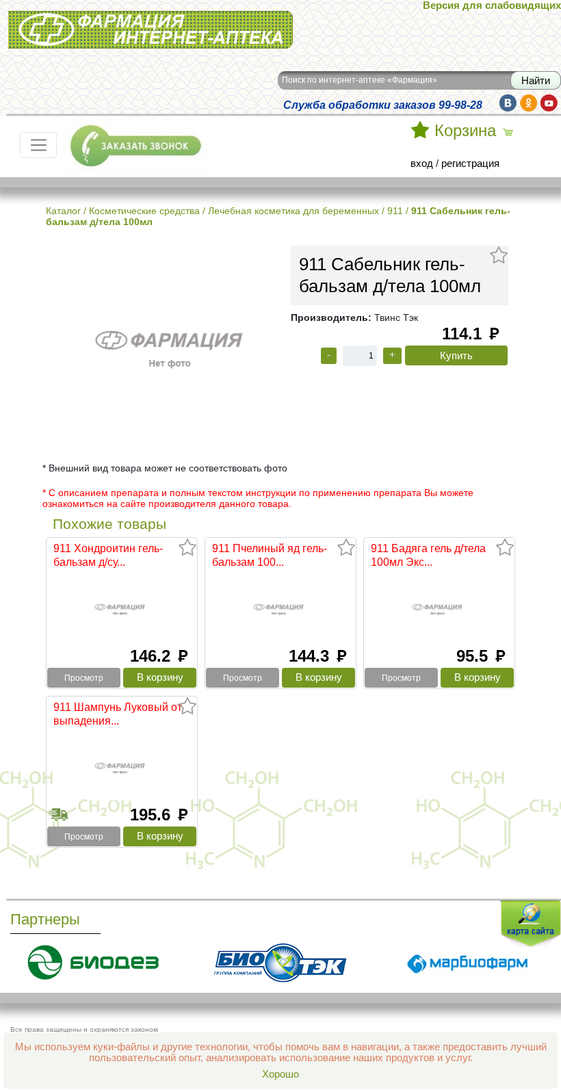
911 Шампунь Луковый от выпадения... (117, 714)
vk (508, 103)
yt (549, 103)
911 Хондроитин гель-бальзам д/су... (108, 555)
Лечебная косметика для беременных (293, 210)
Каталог (63, 210)
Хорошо (280, 1074)
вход (421, 163)
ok (528, 103)
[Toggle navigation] (38, 145)
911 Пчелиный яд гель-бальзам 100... (269, 555)
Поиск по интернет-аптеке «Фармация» (359, 80)
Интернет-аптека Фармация (73, 19)
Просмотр (83, 678)
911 (395, 210)
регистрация (470, 163)
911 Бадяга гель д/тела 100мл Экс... (428, 555)
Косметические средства (144, 210)
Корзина (465, 131)
